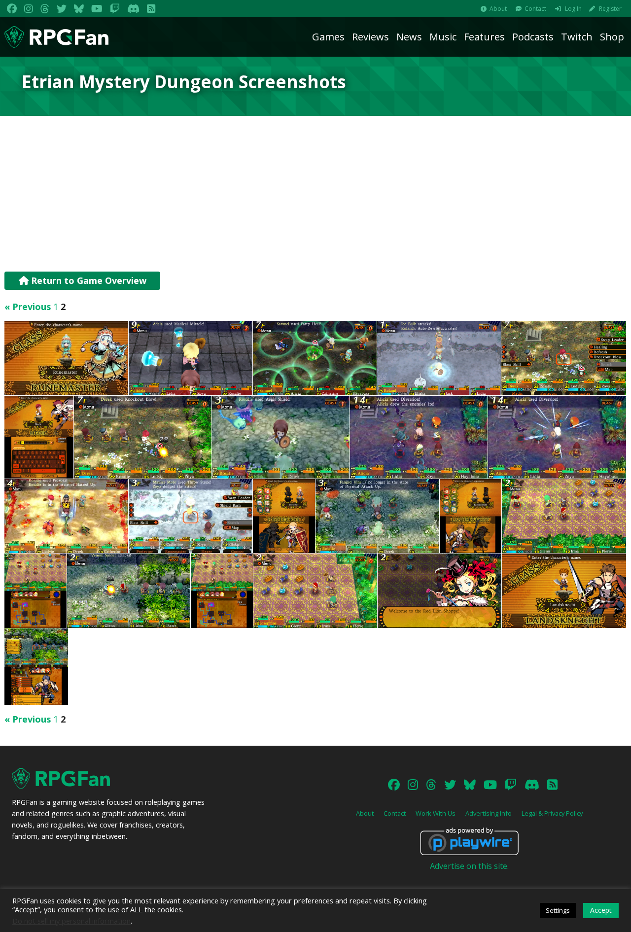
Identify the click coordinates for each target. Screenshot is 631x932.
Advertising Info (488, 813)
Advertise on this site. (469, 866)
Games (328, 36)
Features (484, 36)
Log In (573, 8)
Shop (612, 36)
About (498, 8)
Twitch (577, 36)
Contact (535, 8)
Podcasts (533, 36)
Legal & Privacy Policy (552, 813)
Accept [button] (601, 910)
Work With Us (436, 813)
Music (442, 36)
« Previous (27, 306)
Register (610, 8)
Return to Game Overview (87, 280)
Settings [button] (558, 910)
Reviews (370, 36)
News (409, 36)
